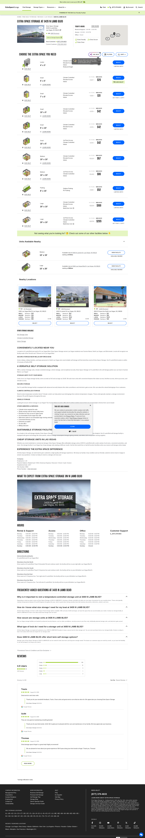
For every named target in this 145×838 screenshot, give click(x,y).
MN (68, 813)
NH (9, 816)
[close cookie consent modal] (90, 405)
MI (65, 813)
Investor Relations (10, 797)
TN (43, 816)
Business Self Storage (36, 792)
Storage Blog (34, 799)
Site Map (57, 797)
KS (46, 813)
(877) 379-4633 (116, 534)
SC (40, 816)
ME (55, 813)
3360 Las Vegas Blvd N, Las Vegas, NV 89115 (86, 266)
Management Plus (10, 792)
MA (62, 813)
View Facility (116, 252)
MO (74, 813)
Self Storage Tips (35, 797)
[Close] (99, 60)
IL (41, 813)
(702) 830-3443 (61, 44)
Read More (28, 763)
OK (28, 816)
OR (31, 816)
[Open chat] (141, 835)
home (19, 17)
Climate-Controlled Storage (25, 338)
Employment (9, 799)
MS (71, 813)
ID (39, 813)
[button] (72, 243)
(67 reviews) (27, 309)
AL (6, 813)
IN (43, 813)
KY (49, 813)
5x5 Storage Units (22, 334)
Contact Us (8, 801)
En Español (58, 795)
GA (34, 813)
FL (30, 813)
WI (58, 816)
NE (77, 813)
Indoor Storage (21, 341)
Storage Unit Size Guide (37, 803)
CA (15, 813)
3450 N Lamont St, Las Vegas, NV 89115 (84, 252)
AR (9, 813)
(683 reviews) (65, 309)
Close (72, 426)
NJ (12, 816)
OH (25, 816)
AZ (12, 813)
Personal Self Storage (36, 795)
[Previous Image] (19, 33)
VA (52, 816)
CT (21, 813)
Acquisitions (9, 795)
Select (118, 62)
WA (55, 816)
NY (19, 816)
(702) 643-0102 (32, 469)
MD (59, 813)
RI (37, 816)
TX (46, 816)
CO (18, 813)
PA (34, 816)
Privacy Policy (59, 799)
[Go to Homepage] (12, 7)
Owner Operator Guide (37, 801)
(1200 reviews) (103, 309)
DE (25, 813)
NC (22, 816)
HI (36, 813)
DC (28, 813)
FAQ (56, 792)
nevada (40, 17)
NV (6, 816)
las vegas (48, 17)
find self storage (29, 17)
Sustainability (9, 803)
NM (16, 816)
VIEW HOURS (95, 26)
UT (49, 816)
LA (52, 813)
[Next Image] (42, 33)
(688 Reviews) (55, 33)
